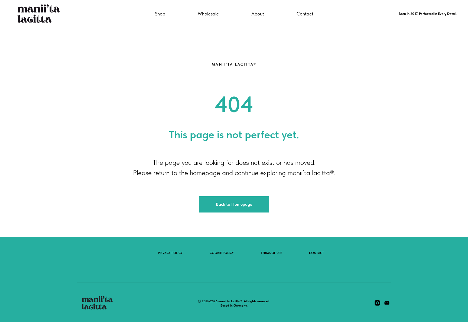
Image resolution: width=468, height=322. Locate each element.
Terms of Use (271, 253)
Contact (305, 14)
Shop (160, 14)
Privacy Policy (170, 253)
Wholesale (208, 14)
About (257, 14)
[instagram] (377, 304)
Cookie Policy (222, 253)
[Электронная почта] (387, 304)
